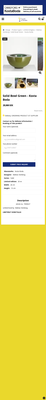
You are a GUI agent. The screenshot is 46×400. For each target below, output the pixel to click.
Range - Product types (14, 30)
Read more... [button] (38, 111)
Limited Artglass (29, 30)
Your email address (10, 135)
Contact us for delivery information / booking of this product (18, 122)
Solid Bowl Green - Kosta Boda (22, 32)
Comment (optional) (10, 153)
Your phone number (10, 144)
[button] (42, 19)
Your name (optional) (10, 127)
